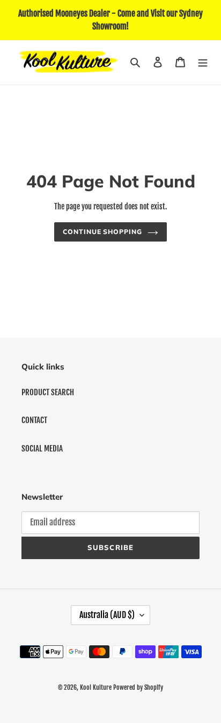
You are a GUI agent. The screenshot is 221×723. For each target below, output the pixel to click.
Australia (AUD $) (107, 614)
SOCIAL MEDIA (42, 448)
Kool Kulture (96, 687)
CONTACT (34, 420)
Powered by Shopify (138, 687)
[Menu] (202, 62)
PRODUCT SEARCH (47, 392)
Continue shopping (103, 232)
